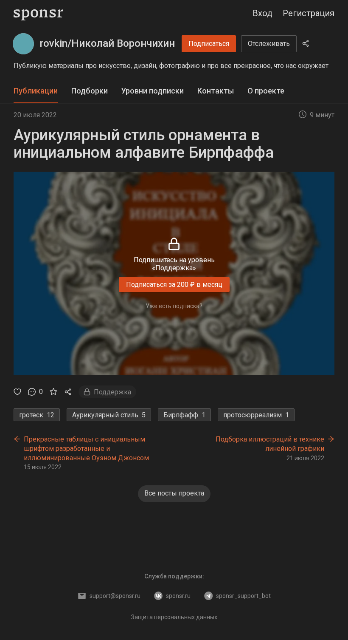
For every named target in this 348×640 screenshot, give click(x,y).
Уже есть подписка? (174, 306)
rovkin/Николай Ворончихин (107, 43)
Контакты (215, 90)
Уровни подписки (152, 90)
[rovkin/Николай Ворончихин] (23, 43)
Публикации (36, 90)
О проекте (265, 90)
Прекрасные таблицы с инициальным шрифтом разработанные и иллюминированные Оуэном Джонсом (86, 448)
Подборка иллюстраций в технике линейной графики (270, 444)
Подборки (89, 90)
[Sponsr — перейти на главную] (38, 13)
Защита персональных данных (174, 617)
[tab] (36, 91)
